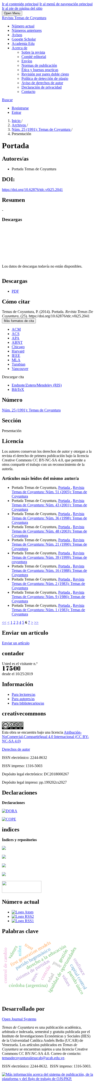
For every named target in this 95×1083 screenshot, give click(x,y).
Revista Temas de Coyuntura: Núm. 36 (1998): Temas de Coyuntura (49, 518)
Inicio (16, 121)
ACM (16, 329)
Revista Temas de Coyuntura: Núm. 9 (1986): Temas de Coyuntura (48, 596)
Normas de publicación (39, 65)
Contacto (28, 92)
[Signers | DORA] (9, 811)
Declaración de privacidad (41, 87)
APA (15, 338)
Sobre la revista (33, 52)
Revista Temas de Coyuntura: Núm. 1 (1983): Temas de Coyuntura (48, 609)
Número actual (23, 26)
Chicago (18, 347)
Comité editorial (33, 57)
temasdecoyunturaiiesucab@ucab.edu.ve (33, 1058)
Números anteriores (27, 30)
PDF (15, 291)
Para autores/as (23, 699)
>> (36, 622)
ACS (15, 334)
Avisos (17, 35)
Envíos (26, 61)
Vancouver (20, 369)
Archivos (19, 125)
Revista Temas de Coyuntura (24, 18)
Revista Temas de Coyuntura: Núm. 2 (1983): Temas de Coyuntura (48, 583)
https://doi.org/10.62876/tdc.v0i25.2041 (32, 190)
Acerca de (19, 48)
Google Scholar (24, 39)
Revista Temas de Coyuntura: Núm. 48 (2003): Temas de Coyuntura (49, 531)
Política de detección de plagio (44, 78)
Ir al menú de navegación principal (66, 4)
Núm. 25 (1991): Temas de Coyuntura (41, 129)
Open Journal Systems (19, 1019)
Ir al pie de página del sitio (22, 8)
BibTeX (18, 389)
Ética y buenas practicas (39, 70)
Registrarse (20, 108)
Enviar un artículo (15, 643)
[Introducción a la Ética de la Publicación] (9, 819)
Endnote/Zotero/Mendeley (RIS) (37, 385)
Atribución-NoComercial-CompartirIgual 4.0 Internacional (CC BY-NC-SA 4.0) (45, 736)
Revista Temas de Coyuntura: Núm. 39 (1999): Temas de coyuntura (49, 557)
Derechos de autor (16, 749)
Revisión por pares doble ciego (45, 74)
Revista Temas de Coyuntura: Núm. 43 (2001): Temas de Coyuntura (49, 505)
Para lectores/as (23, 694)
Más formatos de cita (19, 321)
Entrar (16, 112)
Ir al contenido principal (20, 4)
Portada (64, 487)
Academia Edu (23, 43)
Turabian (18, 364)
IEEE (16, 355)
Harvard (18, 351)
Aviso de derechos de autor (42, 83)
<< (4, 622)
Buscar (7, 100)
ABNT (17, 342)
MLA (16, 360)
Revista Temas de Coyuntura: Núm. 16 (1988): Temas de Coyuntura (49, 570)
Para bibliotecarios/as (28, 703)
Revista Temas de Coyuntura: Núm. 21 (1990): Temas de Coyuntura (49, 544)
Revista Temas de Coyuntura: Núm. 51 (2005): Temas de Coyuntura (49, 491)
